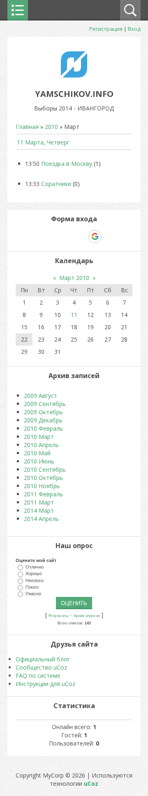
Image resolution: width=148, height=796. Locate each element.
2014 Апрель (41, 519)
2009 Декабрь (43, 420)
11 (74, 315)
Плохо (32, 586)
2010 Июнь (39, 461)
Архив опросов (87, 616)
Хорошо (33, 573)
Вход (134, 28)
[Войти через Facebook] (66, 236)
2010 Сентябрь (45, 469)
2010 (51, 127)
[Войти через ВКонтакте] (52, 236)
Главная (27, 127)
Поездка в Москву (66, 163)
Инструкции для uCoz (45, 684)
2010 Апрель (41, 445)
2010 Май (37, 453)
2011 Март (39, 502)
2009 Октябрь (43, 412)
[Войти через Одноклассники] (109, 236)
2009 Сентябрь (45, 404)
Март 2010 (74, 278)
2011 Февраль (43, 494)
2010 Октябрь (43, 478)
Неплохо (34, 580)
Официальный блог (43, 659)
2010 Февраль (43, 428)
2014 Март (39, 510)
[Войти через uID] (38, 236)
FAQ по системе (38, 675)
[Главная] (74, 75)
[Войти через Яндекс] (80, 236)
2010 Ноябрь (42, 486)
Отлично (34, 566)
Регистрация (106, 28)
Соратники (56, 184)
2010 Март (39, 436)
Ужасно (33, 593)
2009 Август (40, 395)
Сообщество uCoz (41, 667)
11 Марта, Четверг (43, 142)
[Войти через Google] (95, 236)
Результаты (58, 616)
